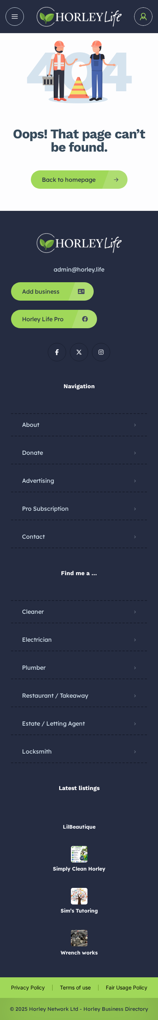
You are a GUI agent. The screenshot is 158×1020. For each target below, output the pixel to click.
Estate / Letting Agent (53, 723)
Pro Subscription (45, 508)
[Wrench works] (79, 938)
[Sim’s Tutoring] (79, 896)
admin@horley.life (79, 269)
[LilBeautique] (79, 812)
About (30, 424)
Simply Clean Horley (79, 868)
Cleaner (33, 611)
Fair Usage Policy (126, 987)
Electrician (37, 639)
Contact (33, 536)
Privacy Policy (28, 987)
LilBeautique (79, 826)
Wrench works (79, 952)
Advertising (38, 480)
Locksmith (37, 751)
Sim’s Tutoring (79, 910)
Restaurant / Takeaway (55, 695)
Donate (32, 452)
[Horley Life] (78, 17)
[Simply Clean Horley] (79, 854)
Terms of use (75, 987)
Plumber (34, 667)
